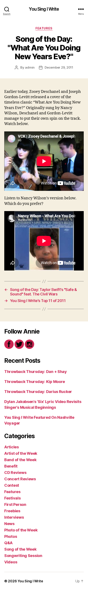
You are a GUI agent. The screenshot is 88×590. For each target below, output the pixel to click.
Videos (10, 562)
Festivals (12, 498)
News (9, 523)
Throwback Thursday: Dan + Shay (35, 371)
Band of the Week (20, 460)
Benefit (11, 466)
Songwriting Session (23, 555)
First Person (15, 504)
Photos (10, 536)
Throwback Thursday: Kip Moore (34, 381)
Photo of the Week (20, 530)
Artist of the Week (20, 453)
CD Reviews (15, 472)
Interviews (14, 517)
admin (30, 67)
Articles (11, 447)
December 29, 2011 (59, 67)
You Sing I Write (44, 9)
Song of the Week (20, 549)
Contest (11, 485)
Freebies (12, 511)
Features (43, 28)
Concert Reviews (20, 479)
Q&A (8, 543)
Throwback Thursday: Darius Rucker (38, 391)
